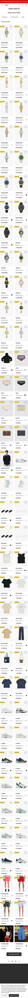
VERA (17, 368)
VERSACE (18, 243)
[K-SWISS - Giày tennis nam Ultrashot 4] (6, 858)
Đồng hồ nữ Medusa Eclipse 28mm (9, 320)
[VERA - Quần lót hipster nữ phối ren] (21, 358)
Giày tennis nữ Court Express (7, 720)
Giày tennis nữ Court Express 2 (8, 795)
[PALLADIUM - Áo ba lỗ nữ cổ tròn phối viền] (6, 558)
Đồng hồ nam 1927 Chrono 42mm (8, 195)
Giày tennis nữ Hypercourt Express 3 (9, 745)
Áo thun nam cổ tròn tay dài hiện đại (9, 470)
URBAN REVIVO (5, 468)
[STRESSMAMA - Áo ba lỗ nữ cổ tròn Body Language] (6, 933)
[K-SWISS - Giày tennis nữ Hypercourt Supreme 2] (21, 808)
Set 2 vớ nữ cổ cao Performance (8, 495)
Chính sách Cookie (11, 991)
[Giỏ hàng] (26, 5)
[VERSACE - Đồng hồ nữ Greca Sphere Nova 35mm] (21, 257)
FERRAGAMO (4, 42)
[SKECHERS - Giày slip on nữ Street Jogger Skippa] (21, 458)
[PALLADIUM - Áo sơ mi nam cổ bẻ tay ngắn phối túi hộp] (6, 633)
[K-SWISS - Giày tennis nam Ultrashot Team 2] (21, 758)
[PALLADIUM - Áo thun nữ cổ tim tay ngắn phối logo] (21, 583)
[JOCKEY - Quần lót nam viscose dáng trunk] (21, 408)
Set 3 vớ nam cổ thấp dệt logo (8, 545)
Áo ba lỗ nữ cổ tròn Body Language (9, 946)
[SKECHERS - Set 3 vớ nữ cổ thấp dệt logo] (6, 508)
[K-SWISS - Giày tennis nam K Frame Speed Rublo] (21, 783)
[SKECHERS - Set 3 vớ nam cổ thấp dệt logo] (6, 533)
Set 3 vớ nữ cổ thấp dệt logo (7, 520)
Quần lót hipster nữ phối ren (7, 395)
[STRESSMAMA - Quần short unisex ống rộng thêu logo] (6, 883)
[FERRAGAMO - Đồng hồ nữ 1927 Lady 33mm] (6, 32)
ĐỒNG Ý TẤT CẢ (13, 995)
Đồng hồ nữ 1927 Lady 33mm (7, 45)
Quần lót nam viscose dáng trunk (8, 445)
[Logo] (6, 5)
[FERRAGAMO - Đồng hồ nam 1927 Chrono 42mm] (21, 157)
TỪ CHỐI (5, 995)
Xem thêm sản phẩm (14, 954)
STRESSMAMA (4, 894)
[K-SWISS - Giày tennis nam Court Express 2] (21, 708)
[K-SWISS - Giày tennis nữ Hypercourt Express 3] (6, 733)
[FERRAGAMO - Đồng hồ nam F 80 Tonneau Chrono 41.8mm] (21, 207)
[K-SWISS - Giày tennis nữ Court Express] (6, 708)
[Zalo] (19, 961)
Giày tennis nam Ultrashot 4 (7, 871)
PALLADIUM (4, 568)
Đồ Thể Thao (14, 17)
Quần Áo (4, 17)
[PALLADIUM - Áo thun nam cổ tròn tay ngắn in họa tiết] (6, 608)
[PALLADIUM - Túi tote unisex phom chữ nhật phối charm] (6, 658)
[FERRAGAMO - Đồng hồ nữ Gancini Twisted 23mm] (21, 107)
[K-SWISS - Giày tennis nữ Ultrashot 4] (6, 833)
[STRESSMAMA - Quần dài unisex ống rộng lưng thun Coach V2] (21, 933)
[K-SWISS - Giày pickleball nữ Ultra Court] (21, 733)
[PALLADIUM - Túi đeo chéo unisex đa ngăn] (21, 658)
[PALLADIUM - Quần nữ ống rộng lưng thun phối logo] (21, 633)
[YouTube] (16, 961)
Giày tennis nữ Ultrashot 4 (7, 846)
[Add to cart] (11, 26)
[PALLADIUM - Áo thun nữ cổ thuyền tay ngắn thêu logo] (6, 583)
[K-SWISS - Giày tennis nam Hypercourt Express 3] (21, 833)
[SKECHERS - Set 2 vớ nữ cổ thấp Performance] (21, 483)
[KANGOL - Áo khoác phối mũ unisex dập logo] (6, 358)
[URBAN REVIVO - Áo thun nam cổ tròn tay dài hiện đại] (6, 458)
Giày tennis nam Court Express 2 (8, 770)
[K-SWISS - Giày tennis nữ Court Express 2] (6, 783)
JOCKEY (18, 418)
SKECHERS (18, 468)
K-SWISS (3, 718)
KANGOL (3, 368)
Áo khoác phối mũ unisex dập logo (9, 370)
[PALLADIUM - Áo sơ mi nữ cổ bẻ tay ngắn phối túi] (21, 683)
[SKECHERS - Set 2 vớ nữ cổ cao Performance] (6, 483)
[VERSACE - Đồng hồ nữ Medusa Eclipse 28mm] (6, 308)
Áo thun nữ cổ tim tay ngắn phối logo (9, 695)
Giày (23, 17)
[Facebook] (9, 961)
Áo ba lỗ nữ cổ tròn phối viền (7, 570)
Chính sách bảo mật (20, 991)
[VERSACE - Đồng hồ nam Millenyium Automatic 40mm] (21, 232)
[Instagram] (12, 961)
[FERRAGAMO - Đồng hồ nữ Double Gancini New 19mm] (6, 82)
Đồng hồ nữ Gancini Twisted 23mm (9, 145)
